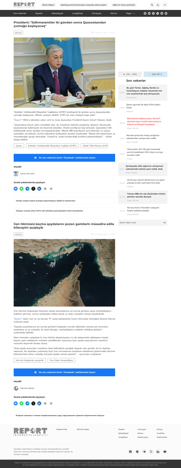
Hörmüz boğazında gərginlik (29, 360)
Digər (129, 13)
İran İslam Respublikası (61, 360)
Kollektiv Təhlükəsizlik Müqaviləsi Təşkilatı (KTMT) (52, 146)
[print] (45, 189)
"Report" (18, 319)
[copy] (51, 189)
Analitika (161, 433)
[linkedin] (161, 13)
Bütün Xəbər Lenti (128, 222)
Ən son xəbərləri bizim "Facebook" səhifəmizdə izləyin (67, 158)
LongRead (122, 437)
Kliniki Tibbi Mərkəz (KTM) (95, 146)
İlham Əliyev (48, 5)
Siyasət (121, 429)
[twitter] (157, 13)
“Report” (18, 120)
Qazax (19, 146)
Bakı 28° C (157, 74)
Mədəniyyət (143, 437)
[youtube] (166, 13)
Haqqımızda (61, 429)
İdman (140, 433)
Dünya (160, 429)
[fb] (145, 13)
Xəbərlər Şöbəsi (27, 388)
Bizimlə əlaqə (83, 429)
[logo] (24, 4)
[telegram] (153, 13)
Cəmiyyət (142, 429)
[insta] (149, 13)
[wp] (22, 189)
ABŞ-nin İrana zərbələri (124, 5)
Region (18, 33)
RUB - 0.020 (131, 74)
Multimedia (162, 437)
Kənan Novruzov (27, 173)
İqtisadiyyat (123, 433)
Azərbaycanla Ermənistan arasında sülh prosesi (83, 5)
